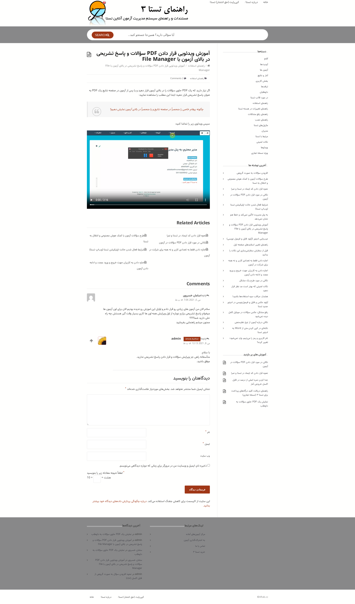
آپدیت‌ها (264, 64)
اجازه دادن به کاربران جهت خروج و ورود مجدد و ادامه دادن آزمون (248, 273)
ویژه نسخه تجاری (259, 153)
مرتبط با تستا (262, 136)
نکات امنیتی (262, 142)
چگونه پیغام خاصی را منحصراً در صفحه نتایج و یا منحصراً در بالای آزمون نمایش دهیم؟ (156, 109)
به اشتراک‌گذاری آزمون (194, 540)
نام (207, 431)
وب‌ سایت (205, 456)
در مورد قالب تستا (259, 98)
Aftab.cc (263, 597)
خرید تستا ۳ (199, 552)
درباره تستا (252, 2)
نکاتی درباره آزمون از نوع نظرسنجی (251, 322)
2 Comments (176, 78)
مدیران (265, 131)
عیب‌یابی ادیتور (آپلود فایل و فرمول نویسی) (247, 239)
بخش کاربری (262, 81)
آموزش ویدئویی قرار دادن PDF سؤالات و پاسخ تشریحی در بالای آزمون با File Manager (248, 229)
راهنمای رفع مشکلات (258, 114)
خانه (265, 2)
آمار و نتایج (263, 75)
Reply (203, 296)
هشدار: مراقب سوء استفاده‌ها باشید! (250, 296)
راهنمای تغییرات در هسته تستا (253, 109)
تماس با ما (200, 546)
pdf (266, 59)
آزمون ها (264, 70)
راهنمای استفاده (196, 66)
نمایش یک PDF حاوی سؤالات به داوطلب (111, 534)
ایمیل (206, 443)
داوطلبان (264, 92)
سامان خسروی (191, 295)
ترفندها (264, 87)
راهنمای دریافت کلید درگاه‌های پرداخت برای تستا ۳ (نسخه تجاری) (249, 393)
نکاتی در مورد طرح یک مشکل (253, 281)
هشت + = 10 (99, 477)
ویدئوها (264, 147)
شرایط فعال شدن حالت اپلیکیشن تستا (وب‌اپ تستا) (116, 250)
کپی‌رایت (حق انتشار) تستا (224, 2)
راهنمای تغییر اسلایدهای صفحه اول (251, 245)
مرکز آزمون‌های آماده (195, 534)
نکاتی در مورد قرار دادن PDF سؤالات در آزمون (182, 243)
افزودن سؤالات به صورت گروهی (252, 173)
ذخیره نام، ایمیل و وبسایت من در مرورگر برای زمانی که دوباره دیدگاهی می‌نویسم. (163, 466)
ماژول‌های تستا (261, 125)
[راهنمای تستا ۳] (138, 13)
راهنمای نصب (261, 120)
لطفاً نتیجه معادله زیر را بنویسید (105, 473)
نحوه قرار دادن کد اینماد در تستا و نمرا (186, 236)
